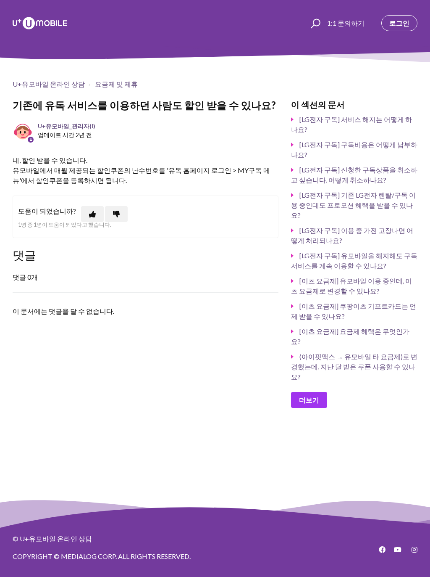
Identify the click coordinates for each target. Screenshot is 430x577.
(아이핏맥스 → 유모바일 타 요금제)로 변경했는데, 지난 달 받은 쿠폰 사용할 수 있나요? (354, 366)
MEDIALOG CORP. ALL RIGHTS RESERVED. (126, 556)
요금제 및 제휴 (116, 84)
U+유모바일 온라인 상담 (49, 84)
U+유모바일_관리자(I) (66, 126)
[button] (314, 23)
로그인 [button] (399, 23)
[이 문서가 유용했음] (92, 214)
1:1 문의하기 (345, 23)
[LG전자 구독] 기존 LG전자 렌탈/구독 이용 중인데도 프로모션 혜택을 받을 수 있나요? (353, 205)
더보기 (309, 400)
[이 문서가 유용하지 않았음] (116, 214)
